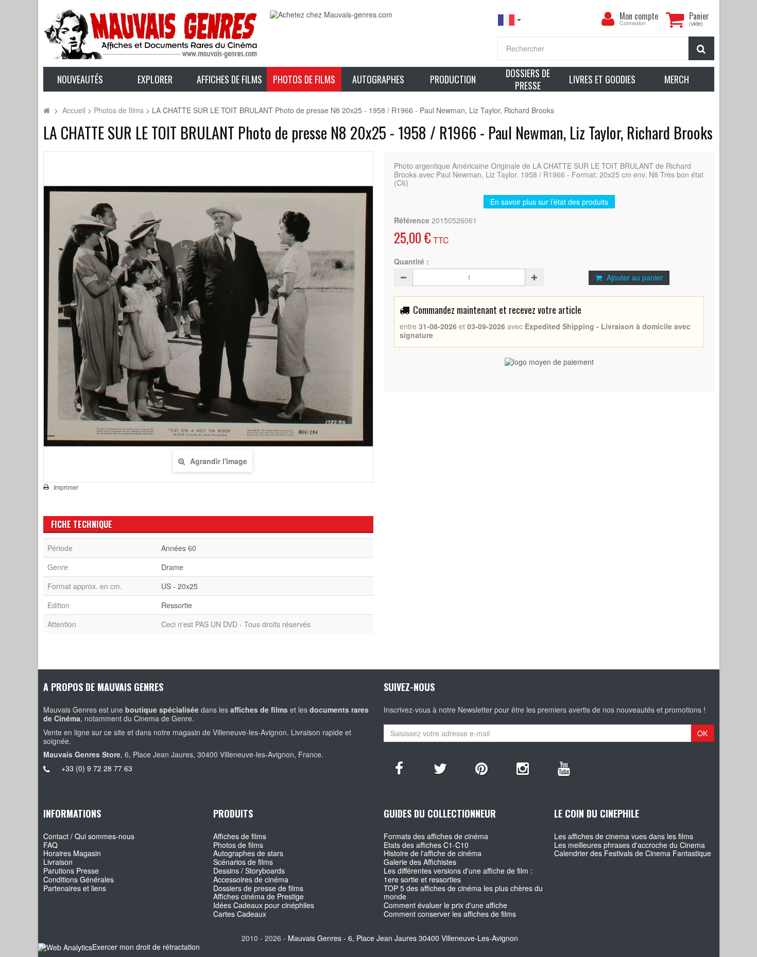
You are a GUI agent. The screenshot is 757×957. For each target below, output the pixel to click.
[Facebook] (399, 767)
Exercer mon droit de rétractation (146, 947)
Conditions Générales (78, 879)
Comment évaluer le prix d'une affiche (445, 905)
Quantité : (411, 261)
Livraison (58, 862)
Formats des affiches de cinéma (436, 836)
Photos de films (238, 845)
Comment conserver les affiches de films (450, 914)
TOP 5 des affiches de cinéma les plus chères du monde (463, 892)
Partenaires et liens (74, 888)
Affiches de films (239, 836)
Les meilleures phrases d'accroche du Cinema (629, 845)
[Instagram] (522, 767)
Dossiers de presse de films (258, 888)
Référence (411, 220)
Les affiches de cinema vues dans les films (623, 836)
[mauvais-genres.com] (151, 33)
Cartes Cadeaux (239, 914)
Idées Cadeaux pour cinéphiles (263, 905)
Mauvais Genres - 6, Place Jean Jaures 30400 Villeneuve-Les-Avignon (403, 938)
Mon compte (639, 16)
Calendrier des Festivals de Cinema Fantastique (632, 853)
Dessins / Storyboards (249, 870)
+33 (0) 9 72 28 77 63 (96, 768)
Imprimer (66, 487)
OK (702, 733)
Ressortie (176, 605)
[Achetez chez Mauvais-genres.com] (378, 14)
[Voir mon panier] (675, 19)
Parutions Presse (71, 870)
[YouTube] (563, 767)
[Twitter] (440, 767)
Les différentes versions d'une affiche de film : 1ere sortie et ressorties (458, 874)
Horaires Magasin (72, 853)
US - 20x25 (179, 586)
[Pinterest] (481, 767)
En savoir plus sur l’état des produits (549, 202)
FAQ (50, 845)
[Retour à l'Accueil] (46, 110)
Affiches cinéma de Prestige (258, 896)
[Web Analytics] (65, 947)
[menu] (608, 19)
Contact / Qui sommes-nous (88, 836)
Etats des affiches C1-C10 (426, 845)
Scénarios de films (243, 862)
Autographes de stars (248, 853)
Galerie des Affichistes (420, 862)
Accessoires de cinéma (250, 879)
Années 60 (178, 548)
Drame (172, 567)
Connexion (633, 23)
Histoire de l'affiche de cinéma (432, 853)
